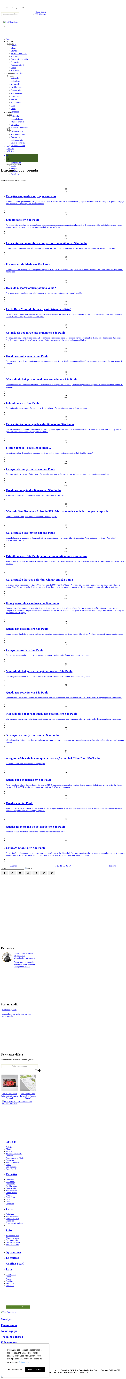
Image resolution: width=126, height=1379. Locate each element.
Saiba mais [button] (24, 1362)
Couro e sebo (16, 90)
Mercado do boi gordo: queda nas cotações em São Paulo (41, 379)
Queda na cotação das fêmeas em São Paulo (33, 490)
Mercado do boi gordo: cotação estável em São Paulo (39, 671)
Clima (8, 1149)
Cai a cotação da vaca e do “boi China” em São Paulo (39, 579)
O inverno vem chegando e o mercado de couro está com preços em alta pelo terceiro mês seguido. (44, 293)
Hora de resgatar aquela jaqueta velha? (31, 287)
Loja (8, 161)
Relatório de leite (12, 1244)
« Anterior (13, 866)
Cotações (10, 76)
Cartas (8, 1165)
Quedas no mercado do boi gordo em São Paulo (35, 826)
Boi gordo (15, 78)
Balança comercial (13, 1242)
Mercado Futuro (12, 1216)
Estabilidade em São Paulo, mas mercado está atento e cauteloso (46, 556)
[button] (28, 868)
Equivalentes (16, 102)
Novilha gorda (16, 87)
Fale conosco (9, 1342)
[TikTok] (43, 873)
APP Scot (10, 151)
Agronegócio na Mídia (15, 1158)
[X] (12, 873)
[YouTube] (20, 873)
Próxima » (113, 866)
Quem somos (9, 1325)
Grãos (13, 109)
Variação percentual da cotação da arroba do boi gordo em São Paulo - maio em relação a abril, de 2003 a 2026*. (49, 453)
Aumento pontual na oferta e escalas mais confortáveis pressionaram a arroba (35, 832)
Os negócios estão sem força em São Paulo (32, 603)
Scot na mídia (11, 1167)
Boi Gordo (10, 1214)
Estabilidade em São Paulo (22, 219)
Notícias (10, 44)
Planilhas (9, 1281)
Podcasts (9, 1156)
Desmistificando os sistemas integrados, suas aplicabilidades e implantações (24, 956)
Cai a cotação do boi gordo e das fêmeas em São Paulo (40, 424)
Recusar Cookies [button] (15, 1369)
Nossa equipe (9, 1331)
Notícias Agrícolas (9, 1010)
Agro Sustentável (12, 1162)
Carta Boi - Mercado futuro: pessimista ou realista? (38, 309)
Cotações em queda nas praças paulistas (31, 196)
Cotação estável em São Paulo (24, 650)
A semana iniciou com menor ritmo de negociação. (25, 764)
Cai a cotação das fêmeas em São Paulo (30, 532)
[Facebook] (4, 873)
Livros (8, 1277)
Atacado (14, 99)
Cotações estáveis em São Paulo (26, 847)
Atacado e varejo (12, 1238)
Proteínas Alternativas (14, 1223)
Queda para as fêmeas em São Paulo (29, 779)
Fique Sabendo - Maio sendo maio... (28, 447)
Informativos (11, 1275)
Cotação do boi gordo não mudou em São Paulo (35, 332)
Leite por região (12, 1240)
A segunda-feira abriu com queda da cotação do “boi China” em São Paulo (53, 758)
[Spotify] (51, 873)
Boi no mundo (16, 96)
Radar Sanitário (12, 1169)
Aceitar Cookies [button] (34, 1369)
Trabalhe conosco (12, 1336)
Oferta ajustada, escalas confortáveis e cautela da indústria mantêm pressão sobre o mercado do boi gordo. (47, 408)
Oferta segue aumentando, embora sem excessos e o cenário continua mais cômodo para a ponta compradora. (48, 655)
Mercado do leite (12, 1236)
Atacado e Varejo (12, 1219)
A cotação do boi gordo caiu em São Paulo (32, 735)
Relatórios (10, 1283)
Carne (9, 115)
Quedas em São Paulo (19, 803)
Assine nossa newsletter (10, 14)
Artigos (9, 1151)
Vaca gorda (15, 84)
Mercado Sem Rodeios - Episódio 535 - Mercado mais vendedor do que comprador (58, 511)
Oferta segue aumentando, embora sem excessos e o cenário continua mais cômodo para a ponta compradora (48, 676)
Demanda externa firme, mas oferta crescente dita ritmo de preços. (31, 517)
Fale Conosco (40, 14)
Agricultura (11, 146)
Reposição (15, 112)
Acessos (9, 1279)
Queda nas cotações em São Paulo (27, 356)
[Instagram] (28, 873)
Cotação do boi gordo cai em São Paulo (30, 469)
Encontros (10, 149)
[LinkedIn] (35, 873)
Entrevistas (10, 1160)
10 (70, 866)
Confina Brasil (15, 1263)
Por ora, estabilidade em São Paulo (28, 264)
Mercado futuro (17, 93)
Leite (13, 106)
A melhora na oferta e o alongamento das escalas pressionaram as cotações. (35, 495)
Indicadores (15, 81)
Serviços (6, 1319)
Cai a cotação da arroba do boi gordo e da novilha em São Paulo (46, 243)
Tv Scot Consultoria (14, 1154)
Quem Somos (40, 12)
